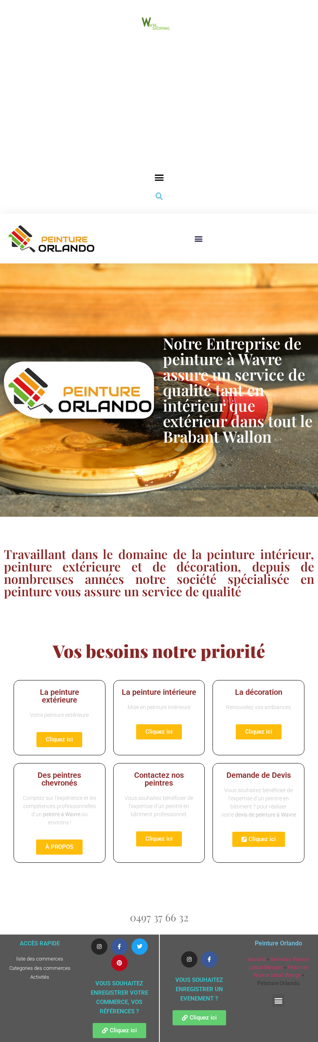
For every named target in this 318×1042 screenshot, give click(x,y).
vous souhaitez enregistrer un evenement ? (199, 989)
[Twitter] (139, 946)
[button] (159, 177)
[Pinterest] (119, 963)
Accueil (256, 958)
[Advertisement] (159, 112)
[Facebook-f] (119, 946)
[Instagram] (99, 946)
